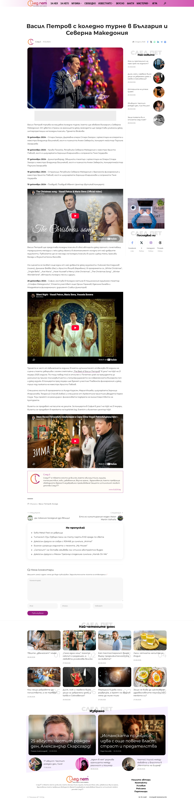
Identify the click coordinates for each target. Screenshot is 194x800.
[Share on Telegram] (161, 42)
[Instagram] (150, 245)
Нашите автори (141, 780)
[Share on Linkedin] (158, 42)
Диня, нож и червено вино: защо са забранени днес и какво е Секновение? (140, 76)
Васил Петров (45, 504)
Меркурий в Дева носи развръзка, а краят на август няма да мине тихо (114, 692)
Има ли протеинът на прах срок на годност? (138, 62)
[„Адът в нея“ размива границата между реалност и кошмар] (82, 764)
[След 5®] (37, 3)
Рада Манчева (105, 751)
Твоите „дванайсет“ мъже (41, 653)
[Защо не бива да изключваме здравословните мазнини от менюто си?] (150, 677)
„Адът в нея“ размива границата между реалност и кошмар (102, 762)
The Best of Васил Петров (87, 371)
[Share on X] (151, 42)
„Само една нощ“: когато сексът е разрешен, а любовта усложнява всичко (78, 656)
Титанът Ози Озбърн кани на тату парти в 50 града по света (69, 537)
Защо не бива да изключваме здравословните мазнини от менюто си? (149, 692)
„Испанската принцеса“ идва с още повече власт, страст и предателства (128, 741)
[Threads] (160, 245)
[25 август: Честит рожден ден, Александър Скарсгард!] (62, 735)
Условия (141, 785)
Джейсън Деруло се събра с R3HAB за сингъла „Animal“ (63, 541)
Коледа (55, 504)
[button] (165, 3)
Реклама (141, 788)
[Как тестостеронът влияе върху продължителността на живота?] (114, 640)
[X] (141, 245)
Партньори (140, 791)
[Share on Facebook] (147, 42)
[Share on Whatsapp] (154, 42)
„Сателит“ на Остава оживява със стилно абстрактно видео (68, 550)
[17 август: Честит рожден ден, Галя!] (35, 764)
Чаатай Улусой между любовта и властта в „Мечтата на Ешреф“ (149, 762)
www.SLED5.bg (115, 489)
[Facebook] (132, 245)
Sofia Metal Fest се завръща (48, 532)
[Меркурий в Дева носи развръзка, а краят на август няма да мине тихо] (114, 677)
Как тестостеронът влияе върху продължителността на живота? (113, 656)
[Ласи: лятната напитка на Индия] (150, 640)
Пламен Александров (39, 751)
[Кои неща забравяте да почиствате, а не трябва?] (44, 677)
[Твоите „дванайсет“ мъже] (44, 640)
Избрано (97, 711)
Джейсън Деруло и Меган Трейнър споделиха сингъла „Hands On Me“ (71, 554)
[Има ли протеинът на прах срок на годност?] (158, 64)
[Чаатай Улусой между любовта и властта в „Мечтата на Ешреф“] (129, 764)
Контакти (141, 782)
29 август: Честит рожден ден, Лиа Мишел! (139, 104)
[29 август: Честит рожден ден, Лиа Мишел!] (158, 106)
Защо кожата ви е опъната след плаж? (137, 118)
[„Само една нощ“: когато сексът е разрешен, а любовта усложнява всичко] (79, 640)
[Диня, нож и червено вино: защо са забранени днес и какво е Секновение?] (158, 78)
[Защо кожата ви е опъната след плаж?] (158, 120)
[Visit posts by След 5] (30, 42)
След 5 (38, 42)
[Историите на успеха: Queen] (158, 92)
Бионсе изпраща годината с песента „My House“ (60, 545)
